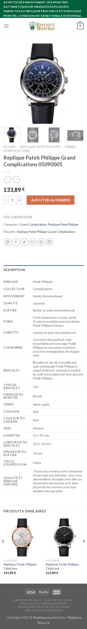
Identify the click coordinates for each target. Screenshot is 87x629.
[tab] (43, 269)
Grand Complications (33, 224)
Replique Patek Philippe (40, 147)
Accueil (9, 147)
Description (14, 270)
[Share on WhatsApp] (8, 242)
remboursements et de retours (43, 607)
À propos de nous (27, 600)
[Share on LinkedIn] (49, 242)
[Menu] (6, 26)
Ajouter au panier (50, 200)
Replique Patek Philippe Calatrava (20, 566)
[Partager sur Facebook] (16, 242)
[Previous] (11, 84)
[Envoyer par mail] (33, 242)
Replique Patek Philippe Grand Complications (46, 232)
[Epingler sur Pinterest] (41, 242)
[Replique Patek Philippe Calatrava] (22, 537)
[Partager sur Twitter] (24, 242)
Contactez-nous (58, 600)
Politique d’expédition (44, 610)
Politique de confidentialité (43, 603)
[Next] (76, 84)
